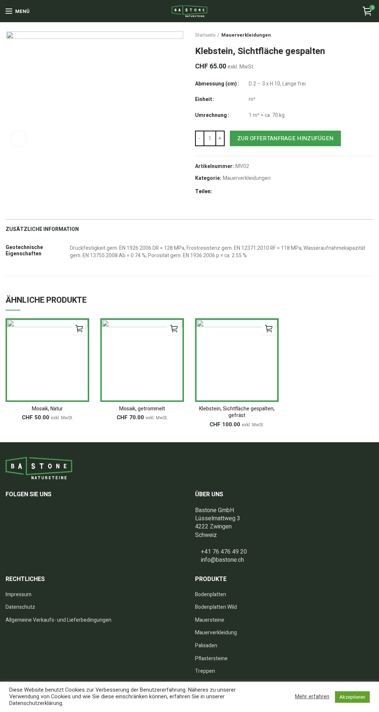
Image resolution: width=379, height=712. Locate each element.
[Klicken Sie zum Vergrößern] (18, 138)
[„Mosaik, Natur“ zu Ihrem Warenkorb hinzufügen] (79, 328)
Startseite (205, 35)
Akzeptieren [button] (352, 697)
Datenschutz (20, 607)
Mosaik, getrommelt (142, 409)
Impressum (18, 594)
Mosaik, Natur (47, 409)
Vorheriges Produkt (344, 35)
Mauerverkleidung (216, 633)
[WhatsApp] (262, 192)
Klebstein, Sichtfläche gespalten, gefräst (237, 412)
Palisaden (206, 645)
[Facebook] (219, 192)
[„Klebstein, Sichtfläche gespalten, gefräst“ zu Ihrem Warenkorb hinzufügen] (268, 328)
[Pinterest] (245, 192)
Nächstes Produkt (367, 35)
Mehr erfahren (312, 696)
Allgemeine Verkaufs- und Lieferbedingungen (58, 620)
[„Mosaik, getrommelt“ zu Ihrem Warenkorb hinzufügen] (173, 328)
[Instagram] (21, 512)
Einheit (203, 99)
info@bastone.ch (222, 559)
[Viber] (279, 192)
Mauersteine (209, 620)
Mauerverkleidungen (246, 35)
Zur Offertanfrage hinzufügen (285, 138)
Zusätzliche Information (42, 229)
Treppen (205, 671)
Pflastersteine (211, 658)
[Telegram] (270, 192)
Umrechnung (211, 115)
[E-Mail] (236, 192)
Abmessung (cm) (216, 84)
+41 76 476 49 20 (224, 551)
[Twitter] (228, 192)
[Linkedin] (253, 192)
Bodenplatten (210, 594)
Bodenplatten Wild (216, 607)
